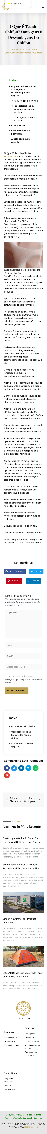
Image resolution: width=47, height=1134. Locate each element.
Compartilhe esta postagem (20, 132)
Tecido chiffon (11, 156)
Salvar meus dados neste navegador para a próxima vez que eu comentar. (23, 679)
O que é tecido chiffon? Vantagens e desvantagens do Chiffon (23, 91)
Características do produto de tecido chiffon (24, 109)
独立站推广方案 (31, 1126)
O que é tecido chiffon (26, 100)
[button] (43, 6)
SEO (37, 1123)
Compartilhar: (18, 125)
